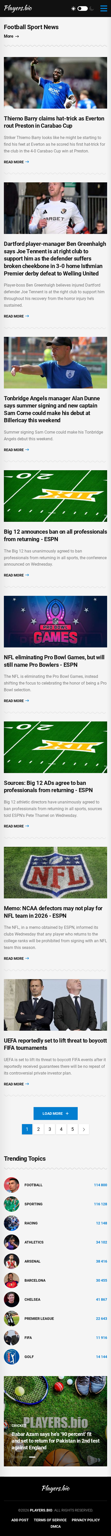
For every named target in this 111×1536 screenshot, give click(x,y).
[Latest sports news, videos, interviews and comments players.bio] (18, 8)
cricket (19, 1425)
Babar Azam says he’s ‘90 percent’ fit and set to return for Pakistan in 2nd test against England (55, 1441)
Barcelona (35, 1280)
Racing (31, 1223)
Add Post (20, 1520)
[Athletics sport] (11, 1242)
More (8, 36)
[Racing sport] (11, 1223)
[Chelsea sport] (11, 1299)
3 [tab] (32, 1457)
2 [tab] (23, 1457)
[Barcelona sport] (11, 1280)
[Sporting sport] (11, 1204)
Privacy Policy (86, 1520)
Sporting (34, 1204)
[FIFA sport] (11, 1337)
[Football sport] (11, 1185)
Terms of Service (50, 1520)
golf (29, 1357)
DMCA (56, 1526)
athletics (34, 1242)
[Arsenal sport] (11, 1261)
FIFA (28, 1338)
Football (34, 1185)
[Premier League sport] (11, 1318)
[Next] (84, 1129)
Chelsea (32, 1299)
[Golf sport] (11, 1356)
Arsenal (33, 1261)
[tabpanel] (55, 1421)
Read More (14, 162)
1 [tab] (15, 1457)
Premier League (39, 1318)
